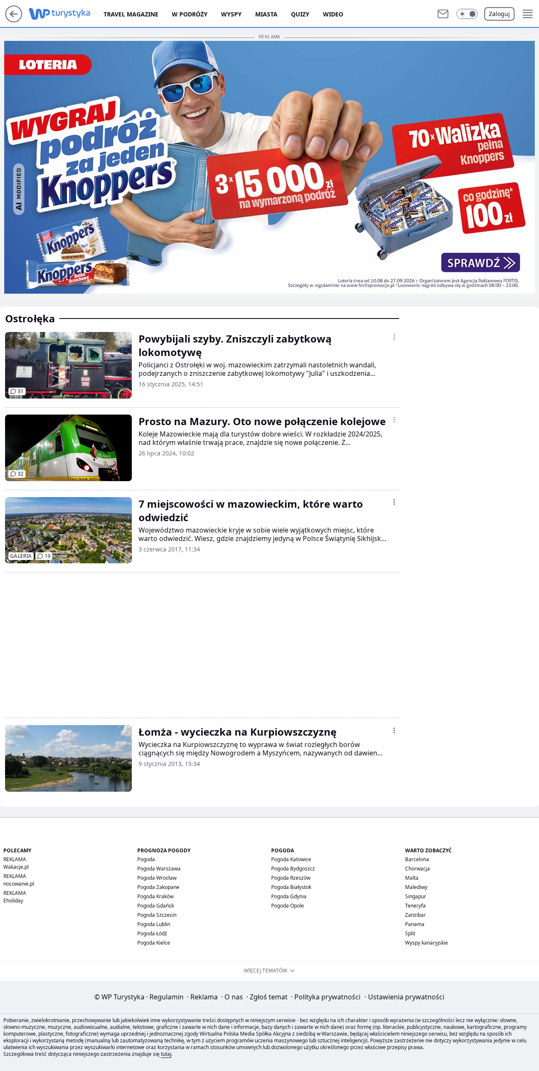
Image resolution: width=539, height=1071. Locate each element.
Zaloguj (499, 14)
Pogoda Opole (287, 905)
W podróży (190, 14)
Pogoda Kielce (153, 942)
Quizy (300, 14)
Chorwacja (417, 868)
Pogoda (146, 859)
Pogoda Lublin (153, 924)
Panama (414, 924)
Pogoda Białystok (291, 887)
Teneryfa (415, 905)
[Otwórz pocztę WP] (443, 14)
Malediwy (416, 887)
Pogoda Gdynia (289, 896)
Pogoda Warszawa (159, 868)
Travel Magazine (131, 14)
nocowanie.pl (18, 883)
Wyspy (231, 14)
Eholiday (13, 900)
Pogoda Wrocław (156, 877)
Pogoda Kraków (155, 896)
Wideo (333, 14)
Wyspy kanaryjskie (426, 942)
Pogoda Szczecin (156, 914)
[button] (467, 14)
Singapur (415, 896)
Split (410, 933)
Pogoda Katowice (291, 859)
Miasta (266, 14)
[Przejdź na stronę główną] (13, 19)
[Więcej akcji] (394, 337)
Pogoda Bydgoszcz (293, 868)
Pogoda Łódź (152, 933)
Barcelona (417, 859)
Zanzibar (415, 914)
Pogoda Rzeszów (290, 877)
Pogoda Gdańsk (155, 905)
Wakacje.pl (16, 866)
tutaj (166, 1054)
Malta (412, 877)
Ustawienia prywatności (404, 996)
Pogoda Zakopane (158, 887)
